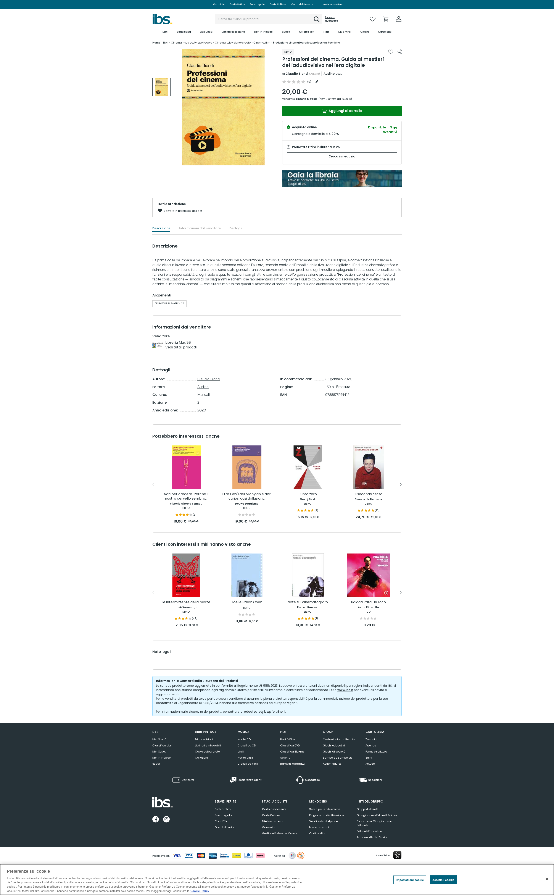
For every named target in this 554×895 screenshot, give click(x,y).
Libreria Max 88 (306, 99)
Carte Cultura (278, 4)
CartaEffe (218, 4)
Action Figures (332, 764)
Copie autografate (207, 751)
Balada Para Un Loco (368, 602)
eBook (156, 764)
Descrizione (161, 228)
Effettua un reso (272, 821)
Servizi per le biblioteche (324, 809)
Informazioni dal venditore (200, 228)
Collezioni (201, 757)
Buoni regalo (257, 4)
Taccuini (371, 739)
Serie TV (285, 757)
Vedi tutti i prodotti (181, 347)
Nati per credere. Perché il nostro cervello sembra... (186, 496)
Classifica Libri (162, 745)
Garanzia (268, 827)
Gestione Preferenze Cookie (279, 833)
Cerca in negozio (342, 156)
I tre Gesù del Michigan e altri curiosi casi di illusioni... (246, 496)
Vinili (241, 751)
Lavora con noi (319, 827)
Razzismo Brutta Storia (372, 837)
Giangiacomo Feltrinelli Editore (377, 815)
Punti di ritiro (237, 4)
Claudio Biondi (297, 73)
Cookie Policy (199, 891)
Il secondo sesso (368, 494)
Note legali (161, 651)
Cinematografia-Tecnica (169, 303)
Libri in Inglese (161, 757)
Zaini (369, 757)
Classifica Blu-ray (292, 751)
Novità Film (287, 739)
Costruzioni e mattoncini (339, 739)
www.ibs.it (345, 690)
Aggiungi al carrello (345, 110)
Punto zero (307, 494)
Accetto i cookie (443, 880)
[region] (277, 879)
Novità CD (244, 739)
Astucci (370, 764)
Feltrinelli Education (369, 831)
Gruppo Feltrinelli (367, 809)
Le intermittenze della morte (186, 602)
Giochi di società (334, 751)
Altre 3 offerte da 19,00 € (335, 99)
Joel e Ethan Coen (246, 602)
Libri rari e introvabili (208, 745)
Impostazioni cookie (410, 880)
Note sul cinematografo (308, 602)
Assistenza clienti (333, 4)
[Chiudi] (547, 879)
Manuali (203, 395)
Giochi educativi (334, 745)
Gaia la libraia (224, 827)
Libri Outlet (159, 751)
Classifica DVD (290, 745)
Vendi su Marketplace (323, 821)
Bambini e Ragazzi (292, 764)
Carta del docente (302, 4)
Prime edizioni (204, 739)
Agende (371, 745)
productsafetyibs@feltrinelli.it (264, 711)
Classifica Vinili (248, 764)
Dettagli (235, 228)
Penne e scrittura (376, 751)
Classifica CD (247, 745)
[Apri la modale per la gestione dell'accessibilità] (397, 855)
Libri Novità (159, 739)
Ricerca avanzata (331, 19)
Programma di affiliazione (326, 815)
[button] (316, 19)
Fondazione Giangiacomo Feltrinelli (374, 823)
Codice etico (317, 833)
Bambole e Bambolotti (338, 757)
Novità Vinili (245, 757)
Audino (329, 73)
